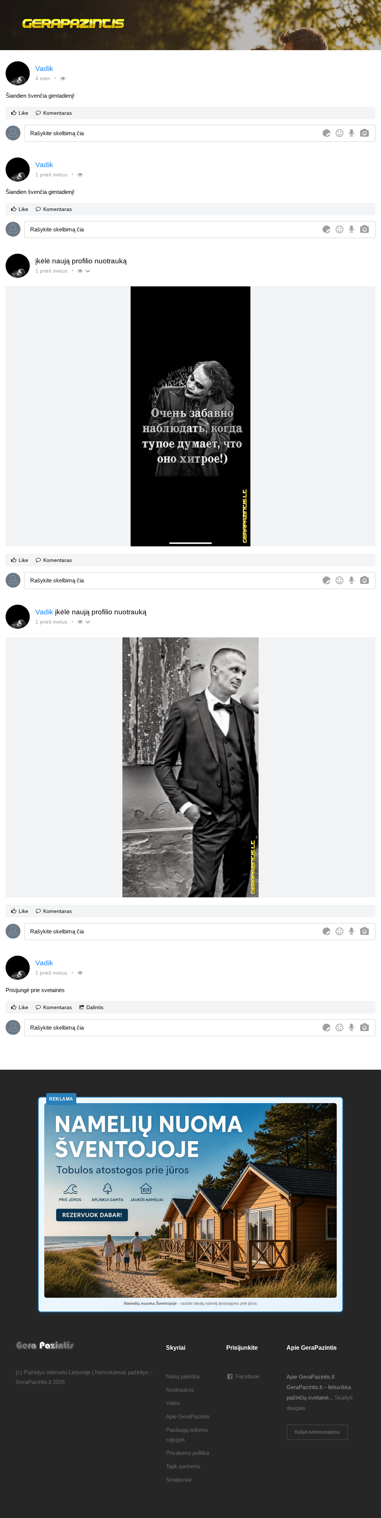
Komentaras (57, 113)
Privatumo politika (187, 1453)
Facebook (248, 1376)
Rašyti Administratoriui (317, 1432)
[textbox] (172, 133)
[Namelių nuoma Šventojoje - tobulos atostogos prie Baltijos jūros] (190, 1200)
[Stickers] (326, 133)
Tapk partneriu (183, 1466)
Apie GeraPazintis (188, 1416)
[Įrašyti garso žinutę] (351, 133)
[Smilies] (339, 133)
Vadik (44, 68)
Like (23, 113)
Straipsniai (178, 1479)
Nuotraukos (180, 1390)
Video (173, 1403)
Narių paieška (182, 1376)
